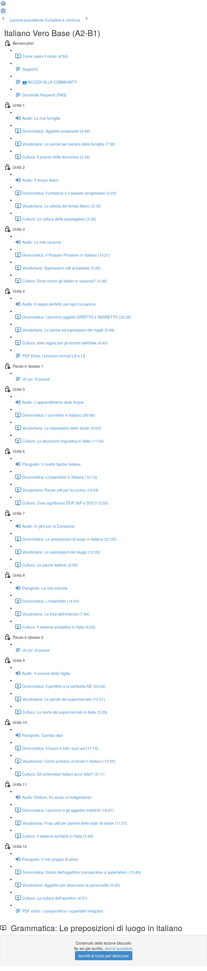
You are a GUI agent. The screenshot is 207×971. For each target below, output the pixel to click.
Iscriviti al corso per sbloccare (103, 955)
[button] (3, 5)
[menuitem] (3, 12)
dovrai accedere (118, 948)
